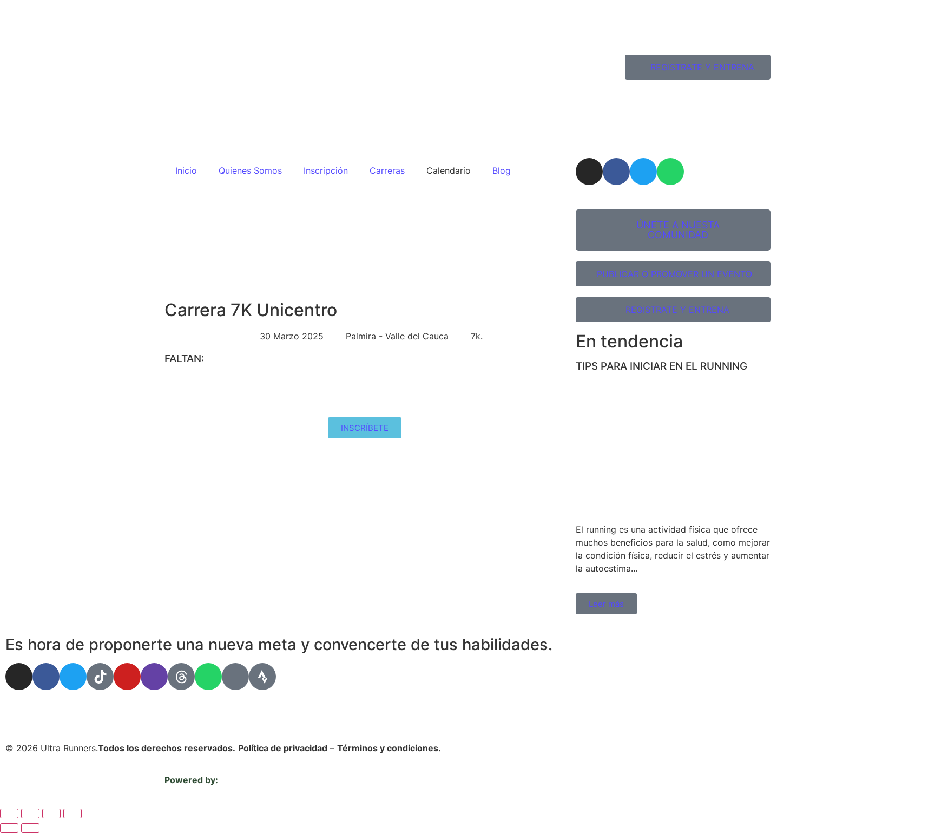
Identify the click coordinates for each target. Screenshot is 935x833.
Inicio (186, 170)
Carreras (387, 170)
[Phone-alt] (235, 676)
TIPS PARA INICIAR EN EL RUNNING (661, 366)
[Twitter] (643, 171)
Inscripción (326, 170)
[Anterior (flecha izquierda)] (9, 828)
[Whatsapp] (670, 171)
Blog (501, 170)
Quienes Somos (250, 170)
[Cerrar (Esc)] (72, 813)
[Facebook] (616, 171)
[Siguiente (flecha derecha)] (30, 828)
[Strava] (262, 676)
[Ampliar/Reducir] (9, 813)
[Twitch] (154, 676)
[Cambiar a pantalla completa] (30, 813)
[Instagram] (589, 171)
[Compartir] (51, 813)
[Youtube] (127, 676)
